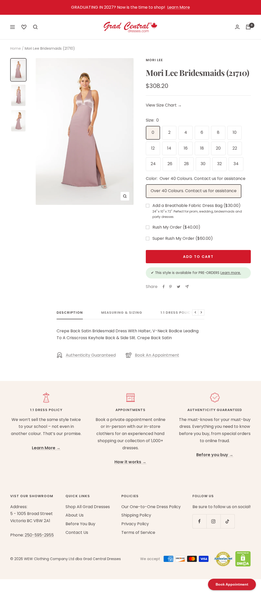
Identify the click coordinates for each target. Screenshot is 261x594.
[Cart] (248, 27)
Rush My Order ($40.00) (176, 227)
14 (169, 148)
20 (218, 148)
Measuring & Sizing (121, 313)
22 (234, 148)
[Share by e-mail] (187, 286)
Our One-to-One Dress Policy (151, 507)
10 (235, 132)
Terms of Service (138, 532)
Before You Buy (80, 524)
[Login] (237, 27)
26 (169, 164)
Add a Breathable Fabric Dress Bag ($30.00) (197, 211)
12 (153, 148)
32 (219, 164)
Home (15, 48)
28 (186, 164)
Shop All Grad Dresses (88, 507)
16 (186, 148)
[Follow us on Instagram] (213, 521)
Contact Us (77, 532)
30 (203, 164)
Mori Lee (154, 60)
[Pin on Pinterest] (170, 286)
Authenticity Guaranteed (91, 355)
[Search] (24, 27)
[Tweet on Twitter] (178, 286)
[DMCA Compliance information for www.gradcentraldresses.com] (242, 558)
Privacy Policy (135, 524)
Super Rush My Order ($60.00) (182, 238)
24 (153, 164)
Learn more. (230, 272)
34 (236, 164)
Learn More (178, 7)
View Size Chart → (164, 105)
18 (202, 148)
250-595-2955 (39, 535)
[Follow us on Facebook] (199, 521)
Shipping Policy (136, 515)
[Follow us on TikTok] (227, 521)
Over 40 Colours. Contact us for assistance (194, 191)
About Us (75, 515)
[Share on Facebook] (164, 286)
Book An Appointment (157, 355)
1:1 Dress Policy (177, 313)
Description (70, 313)
